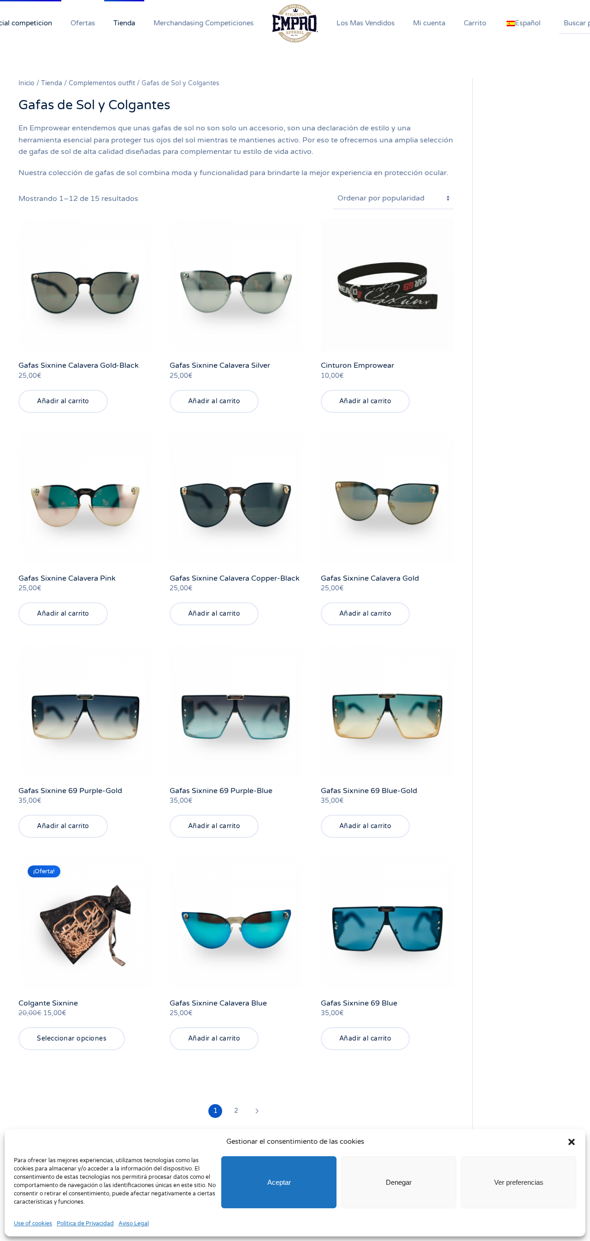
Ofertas (83, 23)
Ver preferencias (518, 1182)
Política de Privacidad (85, 1223)
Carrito (475, 23)
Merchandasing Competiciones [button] (203, 23)
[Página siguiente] (257, 1111)
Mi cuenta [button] (429, 23)
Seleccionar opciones (71, 1038)
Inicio (26, 83)
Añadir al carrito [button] (63, 401)
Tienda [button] (124, 23)
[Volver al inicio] (295, 23)
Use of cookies (33, 1223)
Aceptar (279, 1182)
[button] (571, 1141)
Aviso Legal (133, 1223)
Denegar (399, 1182)
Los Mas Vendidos (365, 23)
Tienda (51, 83)
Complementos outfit (102, 83)
